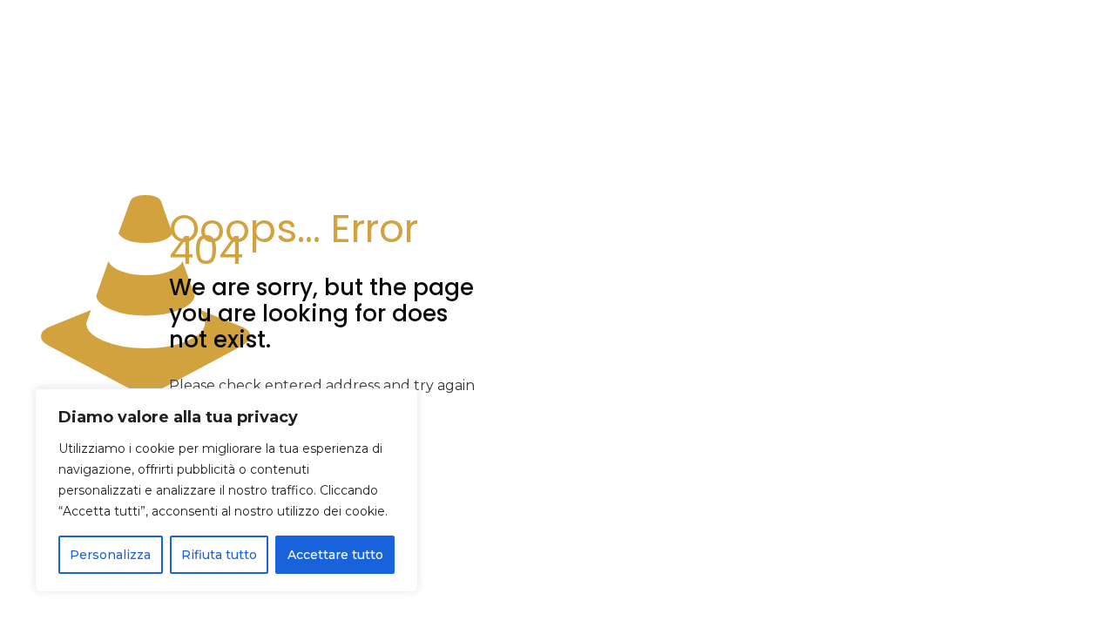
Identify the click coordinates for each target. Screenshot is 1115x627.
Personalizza (110, 555)
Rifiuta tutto (219, 555)
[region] (226, 490)
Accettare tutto (335, 555)
